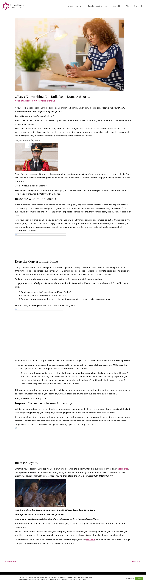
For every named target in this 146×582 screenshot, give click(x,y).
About (79, 6)
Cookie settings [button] (128, 578)
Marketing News (24, 100)
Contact (138, 6)
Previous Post (10, 561)
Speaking (117, 6)
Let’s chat (90, 539)
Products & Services (97, 6)
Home (70, 6)
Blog (128, 6)
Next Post (138, 561)
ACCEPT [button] (139, 578)
